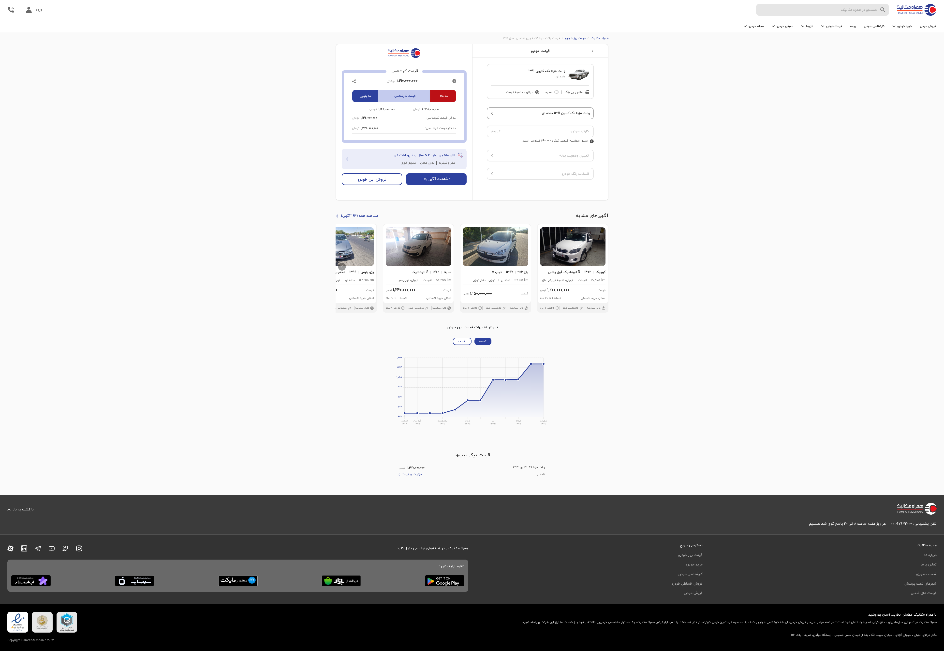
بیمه (853, 26)
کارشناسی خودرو (874, 26)
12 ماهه (462, 342)
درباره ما (930, 555)
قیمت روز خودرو (690, 555)
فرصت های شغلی (924, 593)
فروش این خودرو (371, 179)
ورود (39, 9)
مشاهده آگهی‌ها (436, 179)
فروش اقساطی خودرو (687, 583)
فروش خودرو (928, 26)
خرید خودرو (694, 564)
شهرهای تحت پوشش (920, 583)
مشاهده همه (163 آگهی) (359, 216)
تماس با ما (929, 564)
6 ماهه (483, 341)
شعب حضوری (926, 574)
